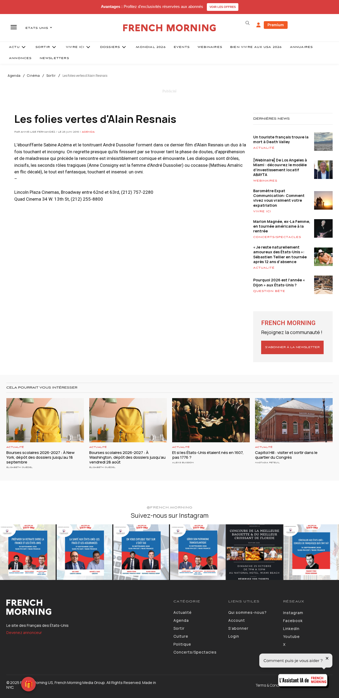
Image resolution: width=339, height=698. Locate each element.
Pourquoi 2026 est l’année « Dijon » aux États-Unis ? (279, 282)
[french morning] (169, 27)
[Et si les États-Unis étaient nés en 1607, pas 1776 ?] (211, 420)
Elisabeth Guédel (19, 467)
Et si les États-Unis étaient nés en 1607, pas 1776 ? (208, 455)
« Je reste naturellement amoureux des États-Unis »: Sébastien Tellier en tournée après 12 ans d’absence (280, 254)
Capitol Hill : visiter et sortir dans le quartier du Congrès (286, 455)
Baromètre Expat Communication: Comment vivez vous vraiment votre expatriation (279, 198)
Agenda (14, 75)
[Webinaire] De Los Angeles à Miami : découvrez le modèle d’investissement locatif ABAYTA (280, 167)
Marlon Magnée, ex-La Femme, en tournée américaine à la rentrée (281, 226)
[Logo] (86, 607)
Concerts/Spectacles (277, 237)
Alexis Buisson (183, 462)
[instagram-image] (28, 552)
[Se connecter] (258, 25)
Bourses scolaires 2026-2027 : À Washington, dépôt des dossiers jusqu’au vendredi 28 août (127, 457)
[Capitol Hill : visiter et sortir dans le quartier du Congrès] (294, 420)
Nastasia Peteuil (267, 462)
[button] (247, 23)
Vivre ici (262, 211)
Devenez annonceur (24, 632)
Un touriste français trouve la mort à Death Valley (281, 139)
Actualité (264, 148)
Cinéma (33, 75)
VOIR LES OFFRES (222, 6)
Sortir (51, 75)
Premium (275, 24)
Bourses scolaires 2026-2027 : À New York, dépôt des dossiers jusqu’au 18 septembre (40, 457)
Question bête (269, 291)
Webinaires (265, 180)
